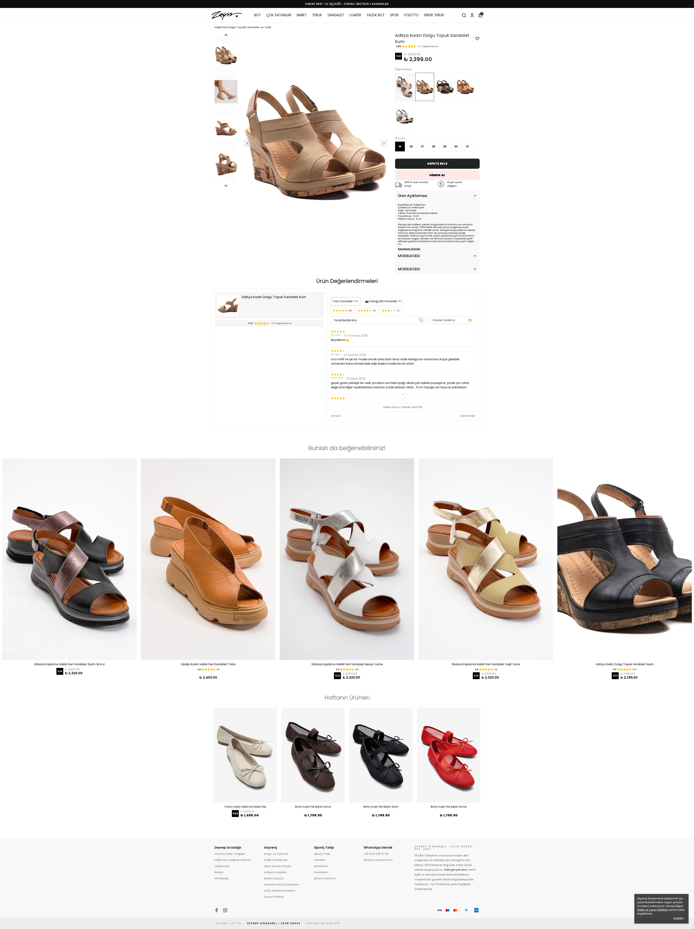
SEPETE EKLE (437, 164)
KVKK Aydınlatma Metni (279, 891)
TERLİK (317, 15)
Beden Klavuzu (274, 878)
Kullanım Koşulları (275, 872)
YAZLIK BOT (376, 15)
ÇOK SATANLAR (278, 15)
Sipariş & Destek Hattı (378, 860)
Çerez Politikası (274, 897)
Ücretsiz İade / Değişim (229, 854)
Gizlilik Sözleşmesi (276, 860)
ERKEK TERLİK (434, 15)
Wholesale (221, 878)
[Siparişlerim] (472, 15)
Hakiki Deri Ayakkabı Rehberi (232, 860)
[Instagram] (225, 910)
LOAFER (355, 15)
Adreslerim (321, 866)
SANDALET (335, 15)
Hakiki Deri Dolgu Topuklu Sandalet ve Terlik (242, 27)
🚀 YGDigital (336, 416)
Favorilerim (321, 872)
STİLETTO (411, 15)
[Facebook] (216, 910)
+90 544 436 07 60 (376, 854)
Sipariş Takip (322, 854)
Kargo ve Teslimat (276, 854)
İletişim (219, 872)
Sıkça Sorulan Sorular (278, 866)
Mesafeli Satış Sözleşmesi (281, 884)
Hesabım (320, 860)
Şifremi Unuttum (325, 878)
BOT (257, 15)
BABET (302, 15)
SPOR (394, 15)
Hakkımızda (221, 866)
